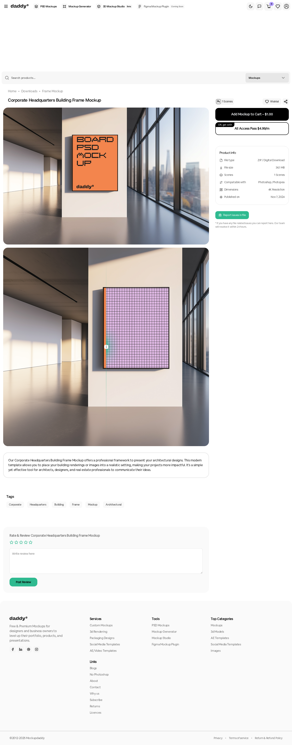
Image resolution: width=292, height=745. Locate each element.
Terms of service (239, 738)
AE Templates (220, 638)
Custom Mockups (101, 625)
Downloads (29, 91)
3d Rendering (98, 631)
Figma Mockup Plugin (165, 644)
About (94, 681)
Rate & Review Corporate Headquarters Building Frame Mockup (55, 535)
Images (215, 651)
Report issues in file (234, 215)
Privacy (218, 738)
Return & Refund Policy (268, 738)
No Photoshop (99, 674)
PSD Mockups (160, 625)
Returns (95, 706)
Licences (96, 712)
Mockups (216, 625)
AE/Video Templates (103, 651)
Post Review (23, 582)
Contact (95, 687)
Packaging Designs (102, 638)
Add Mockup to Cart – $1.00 (252, 114)
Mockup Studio (161, 638)
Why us (94, 693)
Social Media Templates (105, 644)
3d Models (217, 631)
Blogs (93, 668)
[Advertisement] (146, 41)
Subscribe (96, 700)
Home (12, 91)
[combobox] (267, 78)
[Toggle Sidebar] (6, 6)
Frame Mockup (52, 91)
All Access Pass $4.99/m (244, 127)
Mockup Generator (164, 631)
